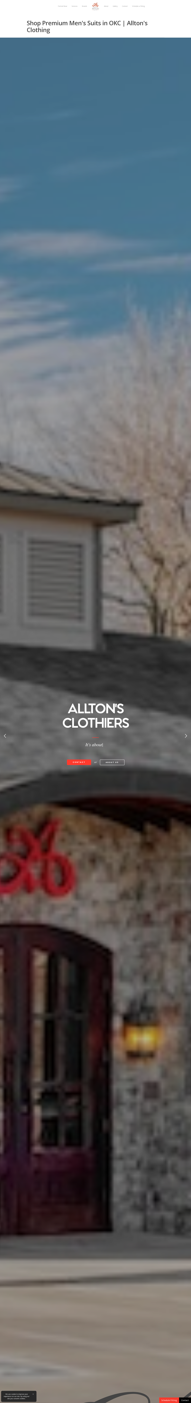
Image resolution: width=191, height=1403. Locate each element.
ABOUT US (112, 762)
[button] (33, 1394)
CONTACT (79, 762)
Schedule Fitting (169, 1400)
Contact (185, 1400)
